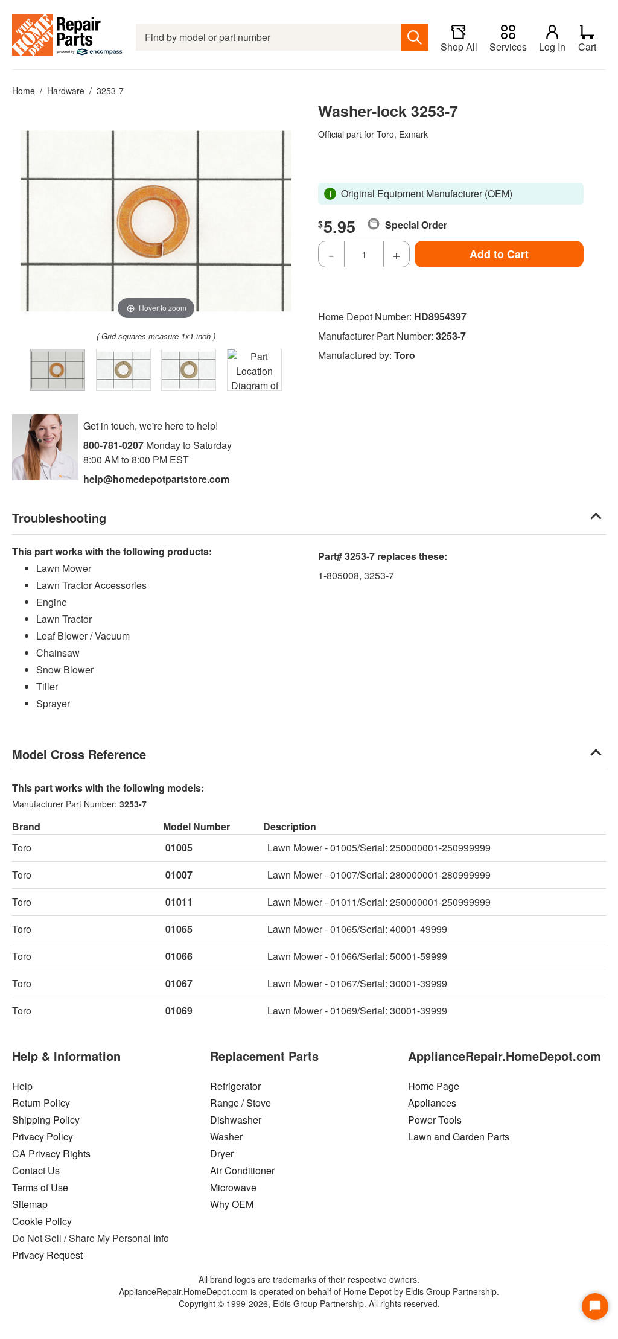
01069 (179, 1010)
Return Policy (41, 1103)
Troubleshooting (59, 517)
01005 (179, 847)
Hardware (65, 90)
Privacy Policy (42, 1136)
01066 (179, 956)
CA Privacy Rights (51, 1153)
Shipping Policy (46, 1120)
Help (22, 1086)
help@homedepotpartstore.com (156, 479)
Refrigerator (235, 1086)
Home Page (433, 1086)
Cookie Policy (42, 1221)
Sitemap (30, 1204)
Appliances (432, 1103)
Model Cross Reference (79, 754)
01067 (179, 983)
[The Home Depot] (68, 37)
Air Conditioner (242, 1170)
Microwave (233, 1187)
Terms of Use (40, 1187)
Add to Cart (499, 254)
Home (23, 90)
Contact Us (36, 1170)
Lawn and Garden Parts (458, 1136)
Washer (226, 1136)
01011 (179, 902)
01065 (179, 929)
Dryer (222, 1153)
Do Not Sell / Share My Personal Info (90, 1238)
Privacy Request (47, 1255)
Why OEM (231, 1204)
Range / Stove (240, 1103)
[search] (414, 37)
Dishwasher (235, 1120)
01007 (179, 875)
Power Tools (435, 1120)
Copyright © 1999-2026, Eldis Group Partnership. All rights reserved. (309, 1303)
